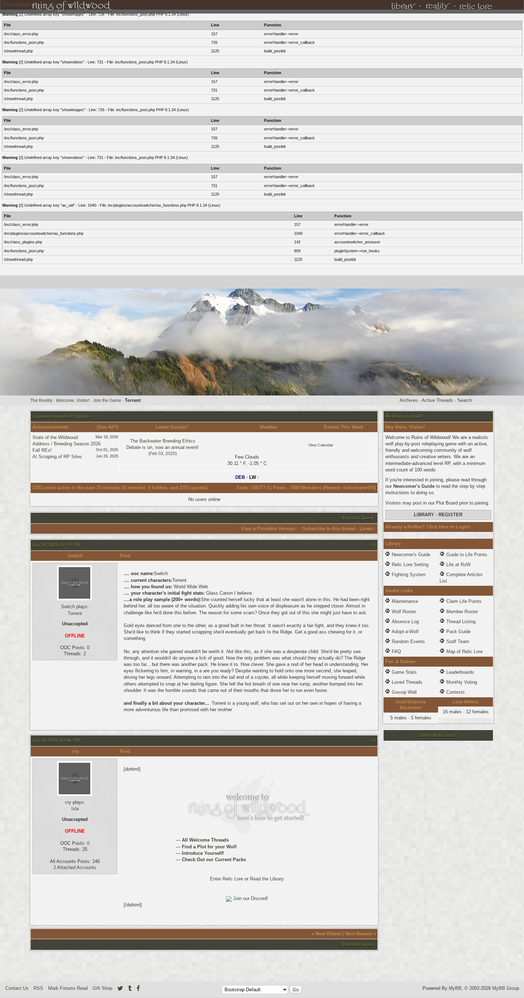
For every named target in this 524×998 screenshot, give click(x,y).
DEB (240, 477)
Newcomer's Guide (414, 486)
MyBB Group (505, 988)
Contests (455, 692)
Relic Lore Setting (410, 564)
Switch (75, 555)
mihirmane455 (358, 487)
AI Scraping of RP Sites (57, 456)
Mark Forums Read (68, 988)
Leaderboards (460, 672)
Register (450, 514)
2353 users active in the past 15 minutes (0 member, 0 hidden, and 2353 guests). (120, 487)
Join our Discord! (250, 898)
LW (252, 477)
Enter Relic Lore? (438, 735)
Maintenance (405, 601)
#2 (373, 741)
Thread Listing (461, 621)
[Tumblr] (130, 988)
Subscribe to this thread (328, 528)
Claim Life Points (464, 601)
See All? (107, 427)
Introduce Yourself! (202, 853)
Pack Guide (458, 631)
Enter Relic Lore (226, 878)
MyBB (455, 988)
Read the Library (267, 878)
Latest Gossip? (172, 427)
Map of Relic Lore (464, 651)
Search (464, 400)
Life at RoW (458, 564)
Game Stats (404, 672)
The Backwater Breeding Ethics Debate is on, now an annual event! (162, 447)
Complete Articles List (461, 578)
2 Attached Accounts (74, 867)
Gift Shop (102, 988)
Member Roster (462, 611)
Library (424, 514)
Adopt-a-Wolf (405, 631)
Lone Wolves (466, 702)
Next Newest (358, 933)
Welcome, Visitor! (72, 400)
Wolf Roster (404, 611)
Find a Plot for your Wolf (208, 846)
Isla (75, 808)
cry (75, 751)
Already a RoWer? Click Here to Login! (427, 526)
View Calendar (320, 445)
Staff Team (457, 641)
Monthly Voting (461, 682)
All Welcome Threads (204, 840)
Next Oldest (328, 933)
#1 (373, 545)
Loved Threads (407, 682)
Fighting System (409, 574)
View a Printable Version (268, 528)
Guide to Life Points (466, 554)
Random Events (408, 641)
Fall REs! (42, 450)
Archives (409, 400)
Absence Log (405, 621)
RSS (38, 988)
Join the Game (107, 400)
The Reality (41, 400)
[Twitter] (120, 988)
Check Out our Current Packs (213, 859)
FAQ (396, 651)
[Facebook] (138, 988)
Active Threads (437, 400)
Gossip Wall (404, 692)
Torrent (75, 613)
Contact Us (17, 988)
